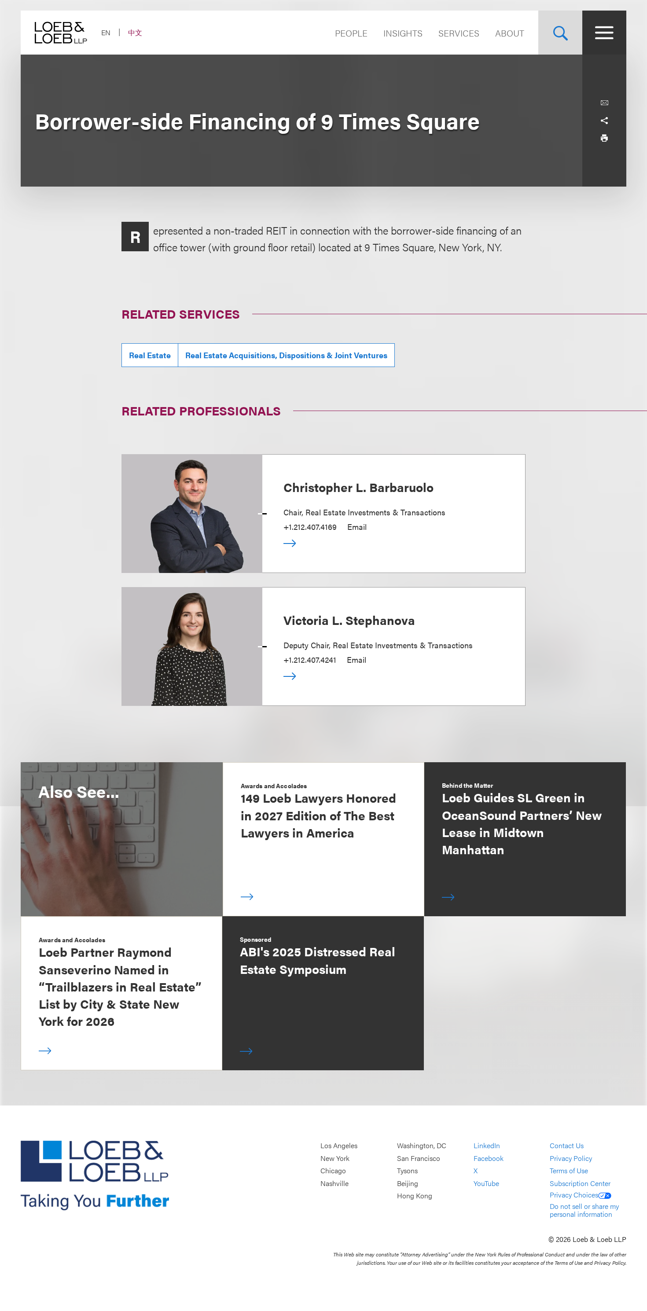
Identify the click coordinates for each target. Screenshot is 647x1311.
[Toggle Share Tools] (604, 120)
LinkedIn (487, 1145)
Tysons (407, 1170)
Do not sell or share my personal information (584, 1210)
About (509, 32)
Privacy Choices (574, 1195)
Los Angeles (338, 1145)
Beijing (407, 1183)
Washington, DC (421, 1145)
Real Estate (150, 354)
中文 (135, 32)
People (351, 32)
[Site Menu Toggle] (604, 33)
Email (357, 526)
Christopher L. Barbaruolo (358, 487)
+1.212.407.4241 (309, 659)
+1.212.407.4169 (310, 526)
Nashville (334, 1183)
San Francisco (418, 1158)
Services (458, 32)
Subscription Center (580, 1183)
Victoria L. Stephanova (349, 619)
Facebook (489, 1158)
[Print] (604, 138)
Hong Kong (414, 1196)
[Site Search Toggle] (560, 33)
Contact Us (567, 1145)
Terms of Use (569, 1170)
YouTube (486, 1183)
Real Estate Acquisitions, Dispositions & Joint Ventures (286, 354)
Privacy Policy (571, 1158)
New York (334, 1158)
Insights (403, 32)
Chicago (333, 1170)
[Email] (604, 103)
